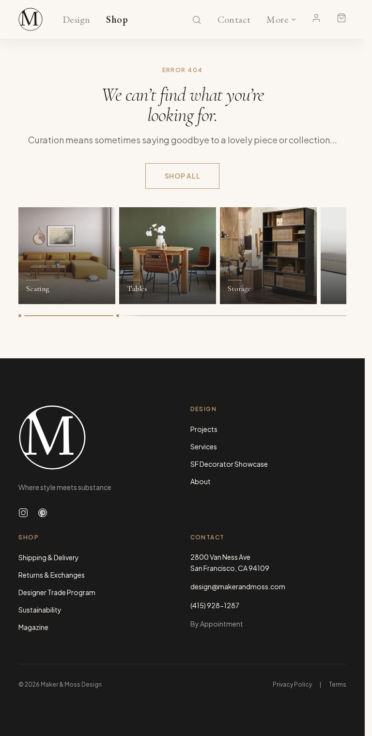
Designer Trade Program (56, 592)
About (200, 481)
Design (76, 20)
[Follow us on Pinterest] (42, 513)
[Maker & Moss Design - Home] (96, 437)
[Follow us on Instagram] (23, 513)
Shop (117, 20)
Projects (203, 429)
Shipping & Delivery (48, 557)
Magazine (33, 627)
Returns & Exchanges (51, 574)
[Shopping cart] (341, 18)
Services (203, 446)
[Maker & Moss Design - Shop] (30, 19)
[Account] (316, 18)
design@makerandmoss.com (237, 586)
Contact (234, 20)
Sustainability (40, 609)
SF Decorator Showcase (229, 464)
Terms (337, 684)
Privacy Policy (292, 684)
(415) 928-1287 (214, 605)
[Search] (197, 20)
